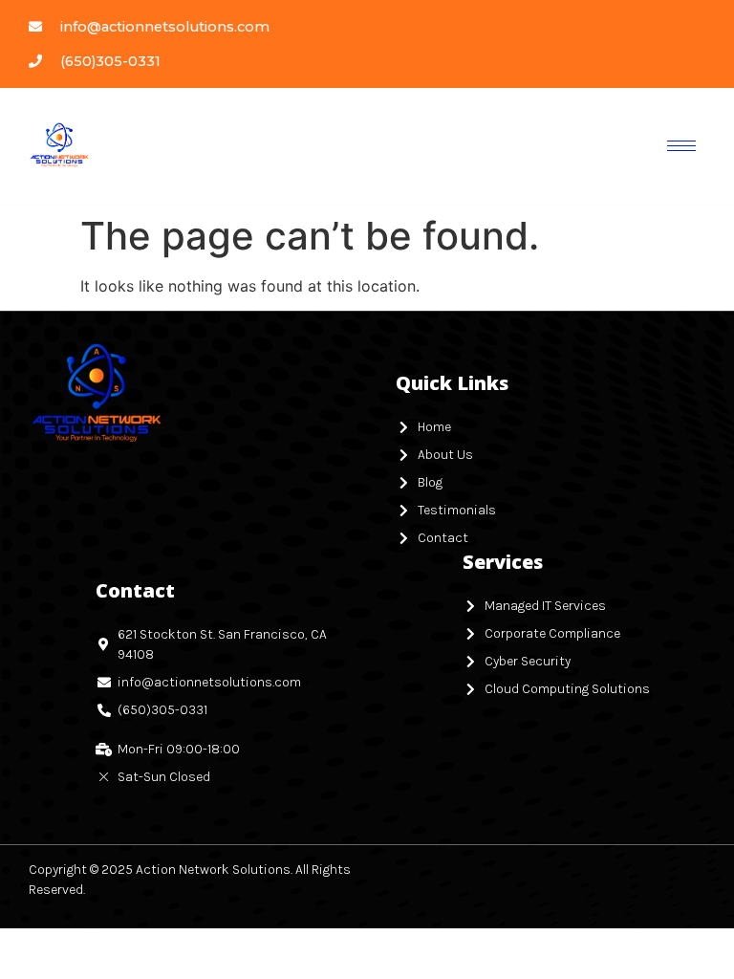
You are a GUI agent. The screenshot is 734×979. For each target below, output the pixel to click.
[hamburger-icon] (681, 146)
